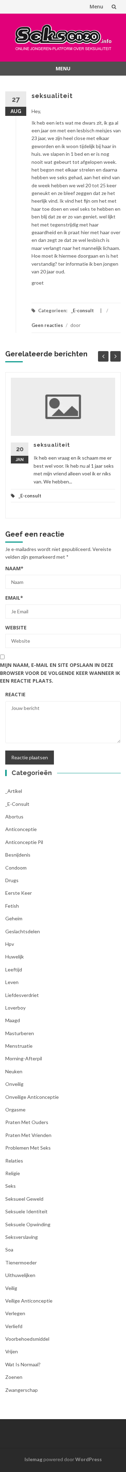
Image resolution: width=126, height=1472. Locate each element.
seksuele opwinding (27, 1224)
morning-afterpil (23, 1058)
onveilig (14, 1084)
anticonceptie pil (24, 842)
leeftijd (13, 969)
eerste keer (18, 893)
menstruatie (19, 1046)
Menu (96, 6)
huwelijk (14, 957)
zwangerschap (21, 1390)
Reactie (15, 694)
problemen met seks (28, 1148)
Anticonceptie (21, 829)
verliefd (13, 1326)
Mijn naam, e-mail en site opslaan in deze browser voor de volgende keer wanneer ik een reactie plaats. (60, 673)
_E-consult (82, 310)
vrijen (11, 1351)
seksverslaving (21, 1237)
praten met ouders (26, 1122)
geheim (13, 918)
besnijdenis (17, 855)
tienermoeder (21, 1262)
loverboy (15, 1008)
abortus (14, 816)
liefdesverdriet (22, 995)
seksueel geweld (24, 1199)
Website (16, 627)
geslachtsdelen (22, 931)
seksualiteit (52, 445)
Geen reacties (47, 325)
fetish (12, 906)
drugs (12, 880)
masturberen (19, 1033)
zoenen (13, 1377)
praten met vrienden (28, 1135)
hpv (9, 944)
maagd (12, 1020)
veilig (11, 1288)
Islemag (33, 1459)
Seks (10, 1186)
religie (12, 1173)
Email (14, 597)
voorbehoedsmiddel (27, 1339)
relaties (14, 1161)
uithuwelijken (20, 1275)
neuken (13, 1071)
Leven (12, 982)
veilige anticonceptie (28, 1301)
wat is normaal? (23, 1364)
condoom (16, 868)
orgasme (15, 1109)
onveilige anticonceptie (32, 1097)
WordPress (88, 1459)
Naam (14, 568)
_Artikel (13, 791)
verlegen (15, 1313)
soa (9, 1250)
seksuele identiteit (26, 1211)
